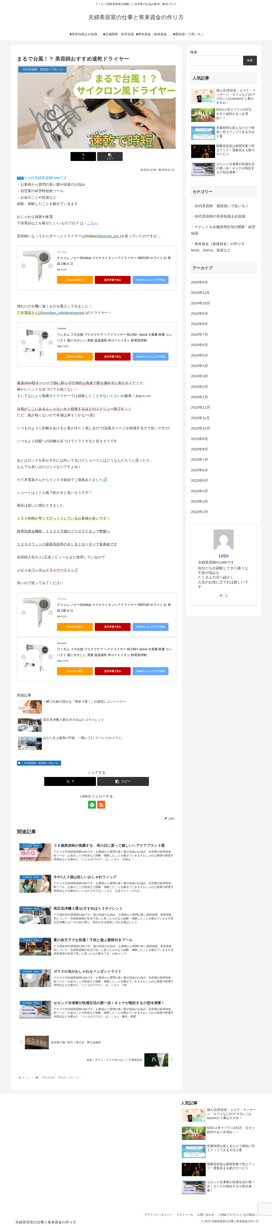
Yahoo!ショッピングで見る (150, 280)
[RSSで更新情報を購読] (101, 805)
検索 (193, 52)
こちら (92, 223)
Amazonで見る (75, 280)
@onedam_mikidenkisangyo (62, 313)
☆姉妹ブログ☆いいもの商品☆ (237, 1214)
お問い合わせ (205, 1214)
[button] (110, 156)
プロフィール (184, 1214)
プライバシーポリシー (158, 1214)
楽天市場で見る (112, 280)
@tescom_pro (108, 236)
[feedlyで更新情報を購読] (92, 805)
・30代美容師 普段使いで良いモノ (40, 763)
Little (224, 555)
